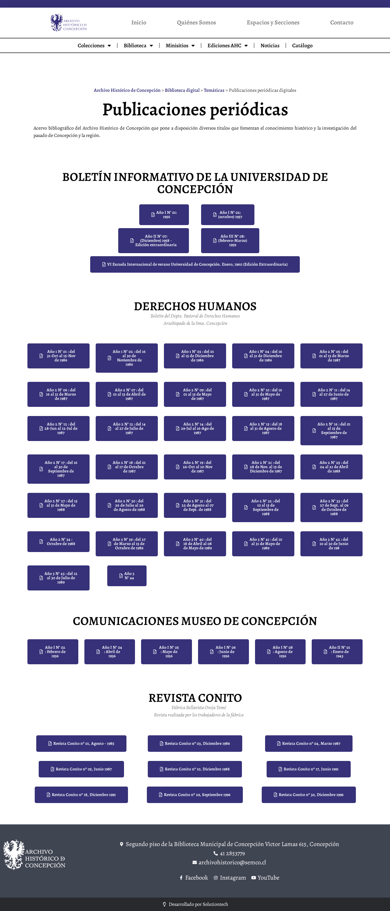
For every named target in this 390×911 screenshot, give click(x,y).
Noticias (270, 45)
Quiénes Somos (196, 22)
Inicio (138, 22)
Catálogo (302, 45)
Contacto (341, 22)
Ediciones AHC (224, 45)
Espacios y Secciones (273, 22)
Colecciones (91, 45)
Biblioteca (135, 45)
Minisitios (177, 45)
